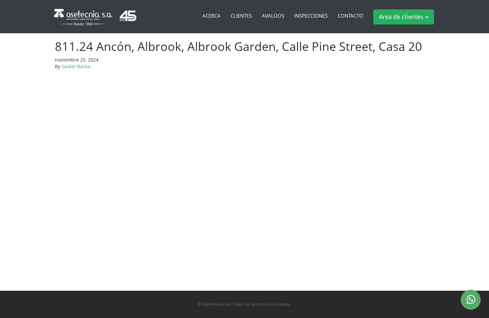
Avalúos (273, 16)
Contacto (350, 16)
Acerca (211, 16)
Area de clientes (402, 17)
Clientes (241, 16)
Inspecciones (311, 16)
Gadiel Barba (76, 66)
